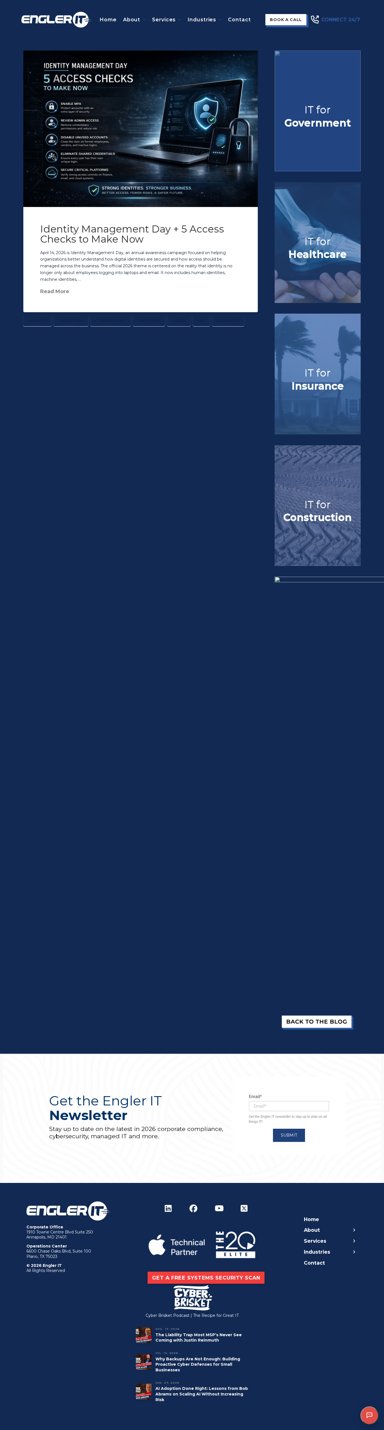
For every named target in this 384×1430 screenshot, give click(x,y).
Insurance (318, 386)
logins (179, 320)
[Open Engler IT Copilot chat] (369, 1415)
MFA (201, 320)
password (228, 320)
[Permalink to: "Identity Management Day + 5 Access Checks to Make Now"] (140, 129)
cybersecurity (110, 320)
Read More (54, 291)
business (37, 320)
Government (317, 123)
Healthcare (317, 254)
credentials (71, 320)
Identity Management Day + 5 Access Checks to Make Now (132, 234)
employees (149, 320)
